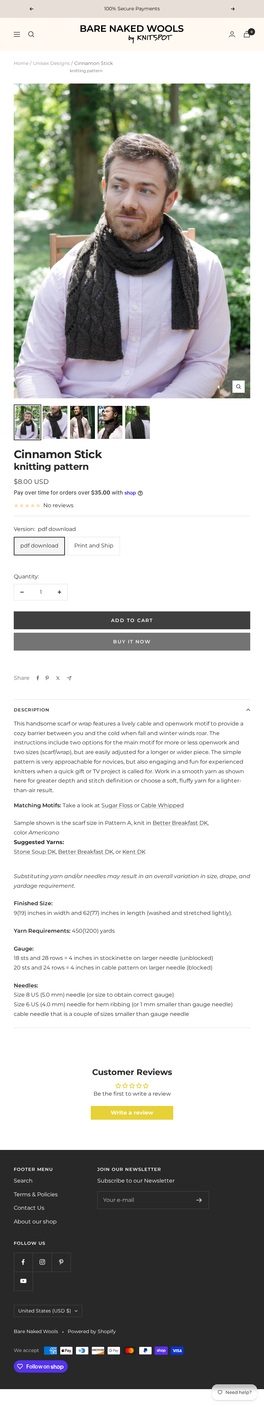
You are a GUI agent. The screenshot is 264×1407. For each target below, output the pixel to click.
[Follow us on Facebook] (23, 1262)
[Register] (199, 1200)
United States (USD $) (44, 1311)
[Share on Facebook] (37, 678)
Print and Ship (93, 545)
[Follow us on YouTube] (23, 1281)
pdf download (39, 545)
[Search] (31, 34)
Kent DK (133, 852)
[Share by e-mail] (69, 678)
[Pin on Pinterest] (47, 678)
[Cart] (246, 34)
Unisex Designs (51, 63)
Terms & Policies (36, 1194)
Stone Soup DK (35, 852)
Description (32, 709)
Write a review (132, 1112)
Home (21, 63)
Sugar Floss (117, 805)
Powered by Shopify (92, 1331)
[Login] (232, 34)
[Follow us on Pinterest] (61, 1262)
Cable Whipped (162, 805)
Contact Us (29, 1208)
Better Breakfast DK (180, 823)
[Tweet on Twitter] (58, 678)
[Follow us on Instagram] (42, 1262)
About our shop (35, 1221)
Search (23, 1180)
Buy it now (132, 642)
